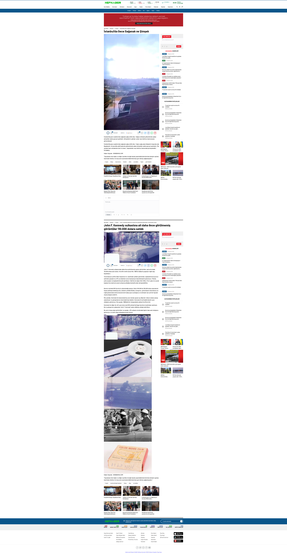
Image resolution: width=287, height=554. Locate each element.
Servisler (114, 7)
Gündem (122, 7)
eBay (130, 483)
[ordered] (122, 215)
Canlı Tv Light (107, 537)
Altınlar (142, 533)
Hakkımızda (127, 552)
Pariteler (160, 527)
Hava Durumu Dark (108, 533)
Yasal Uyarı (159, 552)
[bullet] (124, 215)
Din (143, 10)
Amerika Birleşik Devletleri (116, 483)
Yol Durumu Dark (108, 535)
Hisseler (152, 527)
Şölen (130, 161)
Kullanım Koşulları (153, 552)
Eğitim (148, 10)
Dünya (111, 161)
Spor (135, 7)
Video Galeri (154, 535)
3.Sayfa (129, 10)
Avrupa (134, 10)
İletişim (132, 552)
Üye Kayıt (162, 535)
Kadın (141, 7)
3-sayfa (106, 161)
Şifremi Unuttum (164, 537)
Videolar (156, 7)
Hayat (153, 10)
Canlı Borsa (131, 533)
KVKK (147, 552)
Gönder (108, 214)
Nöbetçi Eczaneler (120, 537)
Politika (158, 10)
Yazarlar (163, 7)
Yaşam (141, 161)
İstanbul (125, 161)
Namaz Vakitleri (114, 527)
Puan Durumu (143, 527)
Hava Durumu (133, 527)
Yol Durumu (169, 527)
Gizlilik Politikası (138, 552)
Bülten (139, 10)
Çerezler (144, 552)
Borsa (105, 527)
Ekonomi (129, 7)
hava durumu (118, 161)
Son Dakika (107, 7)
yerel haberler (148, 161)
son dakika (136, 161)
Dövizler (143, 535)
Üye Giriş (162, 533)
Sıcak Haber (154, 541)
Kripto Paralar (179, 527)
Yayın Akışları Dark (120, 535)
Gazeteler (170, 7)
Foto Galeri (148, 7)
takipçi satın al (119, 541)
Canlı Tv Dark (119, 533)
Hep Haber (106, 28)
